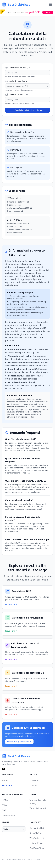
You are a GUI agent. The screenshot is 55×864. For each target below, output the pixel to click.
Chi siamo (34, 780)
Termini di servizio (38, 808)
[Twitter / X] (3, 768)
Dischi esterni (8, 815)
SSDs (4, 805)
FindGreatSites (37, 848)
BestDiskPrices (15, 859)
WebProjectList (37, 838)
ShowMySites (36, 833)
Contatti (33, 785)
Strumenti (7, 785)
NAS (4, 810)
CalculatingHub (37, 828)
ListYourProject (37, 843)
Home (5, 780)
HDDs (5, 800)
